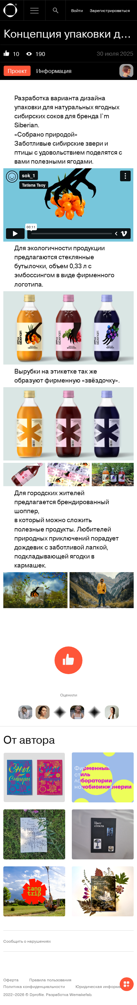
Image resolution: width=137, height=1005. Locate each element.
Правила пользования (50, 980)
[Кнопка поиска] (55, 10)
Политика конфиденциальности (34, 986)
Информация (53, 71)
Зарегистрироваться (110, 10)
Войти (77, 10)
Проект (17, 71)
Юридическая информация (101, 986)
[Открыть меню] (34, 10)
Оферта (11, 980)
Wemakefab (80, 994)
